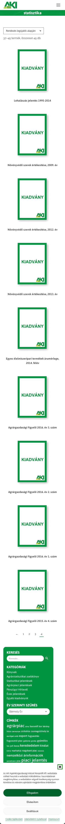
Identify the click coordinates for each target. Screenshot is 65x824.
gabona (26, 741)
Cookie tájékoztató (14, 819)
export (23, 736)
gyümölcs (42, 740)
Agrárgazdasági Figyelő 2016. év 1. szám (32, 556)
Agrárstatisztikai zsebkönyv (23, 676)
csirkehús (25, 731)
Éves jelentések (16, 693)
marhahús (17, 750)
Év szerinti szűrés (22, 705)
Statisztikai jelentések (19, 680)
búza (9, 731)
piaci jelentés (34, 760)
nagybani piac (29, 750)
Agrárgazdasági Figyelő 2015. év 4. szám (32, 620)
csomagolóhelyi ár (40, 731)
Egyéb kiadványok (17, 698)
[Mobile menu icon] (58, 5)
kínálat (44, 745)
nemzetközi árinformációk (25, 755)
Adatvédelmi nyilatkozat (35, 819)
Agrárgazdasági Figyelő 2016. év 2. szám (32, 491)
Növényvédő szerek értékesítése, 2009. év (33, 165)
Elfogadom (32, 792)
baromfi (34, 726)
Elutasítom (32, 802)
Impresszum (54, 819)
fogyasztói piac (15, 740)
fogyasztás (33, 736)
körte (9, 751)
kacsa (16, 746)
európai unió (12, 736)
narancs (41, 751)
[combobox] (28, 711)
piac (18, 761)
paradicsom (11, 761)
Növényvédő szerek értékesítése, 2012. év (33, 229)
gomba (33, 741)
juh (11, 746)
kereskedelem (29, 745)
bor (40, 726)
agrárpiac (15, 725)
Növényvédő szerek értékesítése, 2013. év (33, 294)
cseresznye (16, 731)
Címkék (12, 720)
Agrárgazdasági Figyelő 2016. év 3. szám (32, 427)
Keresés (13, 652)
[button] (60, 767)
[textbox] (15, 711)
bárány (46, 726)
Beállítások (32, 811)
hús (8, 746)
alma (27, 726)
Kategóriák (16, 667)
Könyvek (12, 672)
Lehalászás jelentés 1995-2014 (32, 100)
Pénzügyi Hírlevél (17, 689)
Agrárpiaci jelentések (19, 685)
